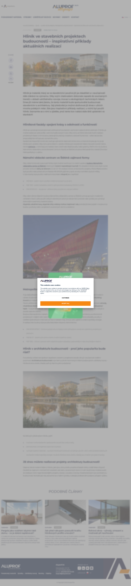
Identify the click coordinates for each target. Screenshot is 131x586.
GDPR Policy (85, 288)
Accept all (65, 303)
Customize (65, 298)
